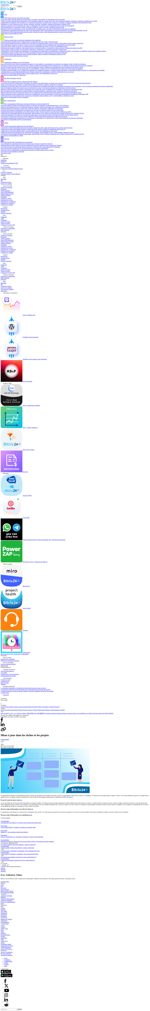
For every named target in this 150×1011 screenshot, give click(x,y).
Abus (5, 966)
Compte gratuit (5, 4)
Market (3, 942)
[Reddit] (6, 1006)
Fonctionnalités (5, 739)
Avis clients (4, 911)
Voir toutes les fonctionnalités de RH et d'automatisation (16, 119)
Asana (2, 925)
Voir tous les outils (6, 153)
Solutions (3, 910)
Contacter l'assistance (6, 900)
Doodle (3, 936)
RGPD (6, 963)
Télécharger (4, 921)
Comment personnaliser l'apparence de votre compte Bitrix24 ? (18, 860)
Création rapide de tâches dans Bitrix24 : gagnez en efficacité (17, 848)
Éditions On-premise (6, 919)
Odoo (2, 939)
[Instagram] (6, 997)
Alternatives (4, 913)
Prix (2, 154)
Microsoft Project (5, 935)
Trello (2, 931)
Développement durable (7, 892)
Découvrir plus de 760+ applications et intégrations (15, 654)
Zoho (2, 930)
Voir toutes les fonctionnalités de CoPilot (12, 135)
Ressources (4, 916)
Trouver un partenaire (6, 952)
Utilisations (4, 914)
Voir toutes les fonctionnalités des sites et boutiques (15, 97)
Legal (5, 958)
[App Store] (6, 973)
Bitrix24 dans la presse (7, 891)
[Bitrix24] (8, 3)
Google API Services (6, 949)
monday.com (4, 928)
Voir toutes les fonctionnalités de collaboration (13, 75)
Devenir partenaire (6, 953)
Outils (2, 884)
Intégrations (4, 291)
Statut (2, 903)
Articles (3, 908)
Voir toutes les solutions (7, 289)
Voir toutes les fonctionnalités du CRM (11, 33)
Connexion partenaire (6, 955)
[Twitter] (6, 987)
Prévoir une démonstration (8, 902)
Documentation (5, 922)
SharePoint (4, 938)
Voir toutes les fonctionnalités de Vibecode (12, 151)
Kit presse (3, 888)
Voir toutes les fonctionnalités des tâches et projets (14, 56)
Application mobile (6, 944)
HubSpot (3, 933)
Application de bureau (7, 946)
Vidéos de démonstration (7, 899)
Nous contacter (5, 889)
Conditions (7, 960)
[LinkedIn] (6, 1001)
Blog (2, 717)
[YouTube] (6, 992)
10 (7, 865)
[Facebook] (5, 982)
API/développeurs (6, 947)
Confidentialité (8, 961)
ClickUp (3, 927)
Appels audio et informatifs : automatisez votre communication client (19, 854)
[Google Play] (6, 976)
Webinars (3, 897)
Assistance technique (6, 895)
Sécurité (6, 964)
